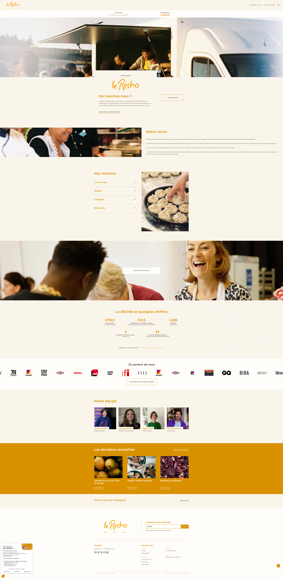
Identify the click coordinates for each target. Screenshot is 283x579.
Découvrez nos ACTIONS (141, 270)
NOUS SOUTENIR (270, 5)
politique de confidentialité (163, 530)
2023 (146, 347)
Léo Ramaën (185, 573)
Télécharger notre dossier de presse (141, 382)
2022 (150, 347)
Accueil (143, 550)
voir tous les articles (181, 449)
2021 (154, 347)
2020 (158, 347)
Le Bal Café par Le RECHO (172, 557)
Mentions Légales (110, 573)
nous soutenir (173, 97)
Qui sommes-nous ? (147, 559)
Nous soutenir (145, 564)
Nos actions (145, 562)
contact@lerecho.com (109, 548)
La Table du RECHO (170, 550)
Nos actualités (146, 553)
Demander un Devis (256, 5)
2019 (162, 347)
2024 (142, 347)
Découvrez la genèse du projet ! (110, 112)
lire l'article (99, 488)
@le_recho (185, 501)
